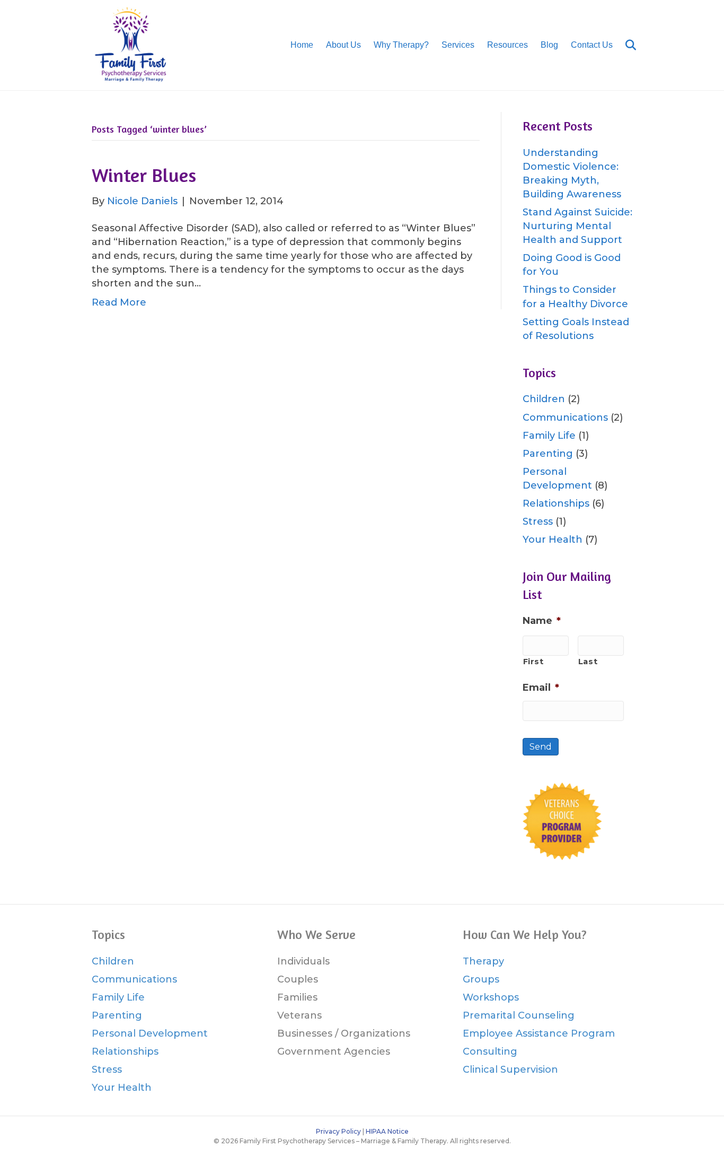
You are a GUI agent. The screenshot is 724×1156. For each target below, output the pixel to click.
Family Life (549, 435)
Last (588, 661)
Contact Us (592, 44)
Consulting (490, 1051)
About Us (343, 44)
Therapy (483, 961)
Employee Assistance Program (539, 1033)
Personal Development (150, 1033)
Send (540, 747)
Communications (565, 417)
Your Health (552, 539)
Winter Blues (144, 174)
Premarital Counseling (519, 1015)
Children (544, 399)
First (533, 661)
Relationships (556, 503)
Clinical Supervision (510, 1069)
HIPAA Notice (387, 1131)
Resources (507, 44)
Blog (549, 44)
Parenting (548, 453)
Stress (538, 521)
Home (301, 44)
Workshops (491, 997)
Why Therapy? (401, 44)
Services (458, 44)
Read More (119, 302)
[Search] (625, 45)
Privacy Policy (338, 1131)
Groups (481, 979)
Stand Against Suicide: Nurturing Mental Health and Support (577, 226)
